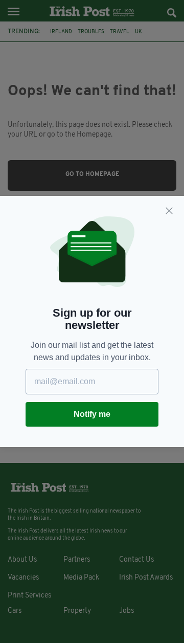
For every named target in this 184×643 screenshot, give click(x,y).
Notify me (92, 414)
